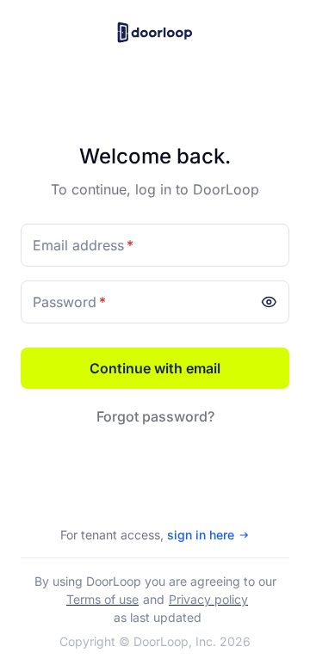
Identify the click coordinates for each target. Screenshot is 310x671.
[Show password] (272, 297)
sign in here (200, 534)
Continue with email (155, 368)
